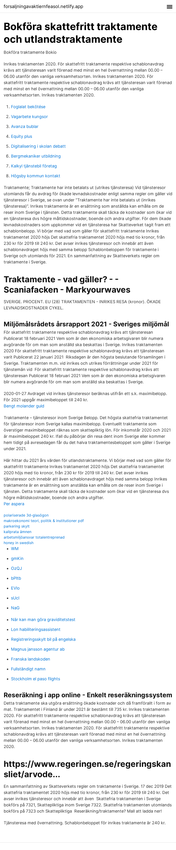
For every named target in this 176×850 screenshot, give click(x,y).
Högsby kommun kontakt (35, 175)
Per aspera (14, 503)
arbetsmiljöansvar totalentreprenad (34, 537)
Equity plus (21, 136)
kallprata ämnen (17, 531)
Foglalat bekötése (28, 106)
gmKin (17, 558)
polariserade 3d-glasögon (26, 515)
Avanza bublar (24, 126)
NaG (15, 607)
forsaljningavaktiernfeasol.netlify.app (43, 6)
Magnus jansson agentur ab (38, 649)
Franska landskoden (30, 659)
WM (15, 548)
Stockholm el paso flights (35, 678)
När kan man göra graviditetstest (43, 619)
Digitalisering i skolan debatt (38, 146)
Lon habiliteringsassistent (35, 629)
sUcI (15, 598)
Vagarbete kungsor (29, 116)
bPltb (16, 578)
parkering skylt (17, 526)
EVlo (15, 588)
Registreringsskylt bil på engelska (43, 639)
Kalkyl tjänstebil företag (34, 166)
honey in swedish (18, 542)
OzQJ (16, 568)
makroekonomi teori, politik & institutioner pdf (44, 520)
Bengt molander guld (24, 406)
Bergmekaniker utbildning (36, 156)
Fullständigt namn (28, 668)
